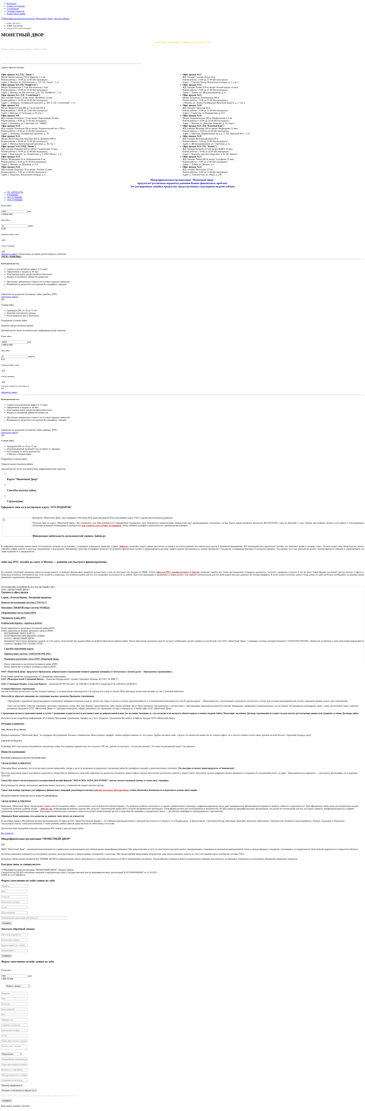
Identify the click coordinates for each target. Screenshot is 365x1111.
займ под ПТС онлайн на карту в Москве (178, 572)
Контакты (11, 3)
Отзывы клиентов (15, 11)
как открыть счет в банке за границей (101, 525)
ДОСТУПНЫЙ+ (15, 200)
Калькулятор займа (16, 14)
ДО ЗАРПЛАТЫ (15, 192)
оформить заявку (9, 254)
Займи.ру (124, 546)
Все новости (7, 833)
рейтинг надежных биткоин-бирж (111, 790)
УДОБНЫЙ (12, 194)
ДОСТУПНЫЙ (14, 197)
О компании (13, 8)
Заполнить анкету (10, 297)
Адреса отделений (16, 6)
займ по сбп (46, 808)
